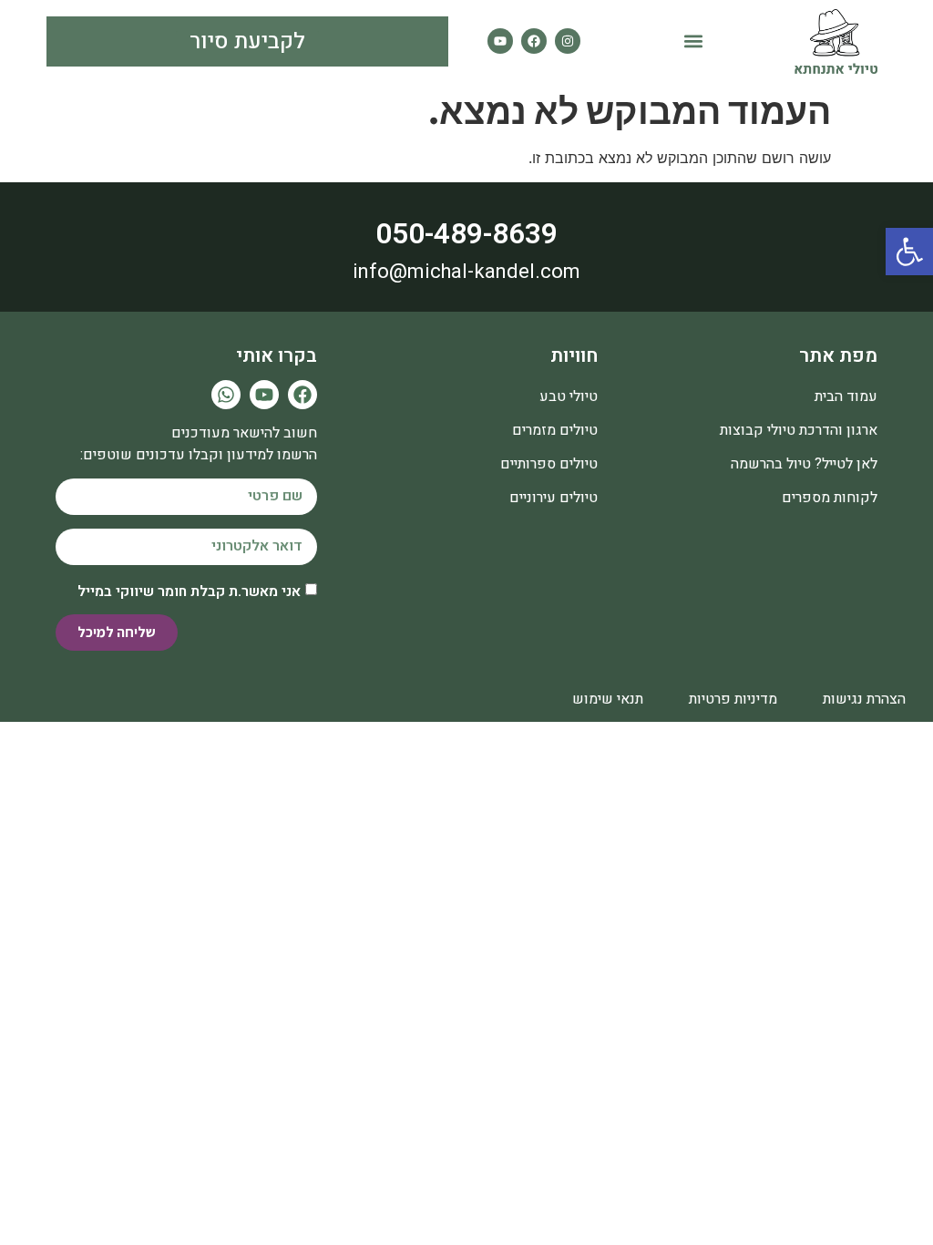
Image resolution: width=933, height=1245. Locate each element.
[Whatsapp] (226, 394)
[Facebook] (534, 41)
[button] (693, 41)
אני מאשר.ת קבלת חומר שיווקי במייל (189, 591)
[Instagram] (567, 41)
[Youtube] (500, 41)
